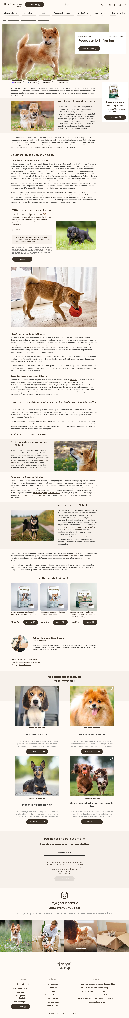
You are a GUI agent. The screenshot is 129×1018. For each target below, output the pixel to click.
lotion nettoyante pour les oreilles (46, 493)
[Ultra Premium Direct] (13, 4)
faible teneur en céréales (72, 530)
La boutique (33, 5)
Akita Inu (73, 380)
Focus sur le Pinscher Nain (37, 804)
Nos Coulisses (100, 13)
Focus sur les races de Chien (28, 20)
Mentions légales (20, 1002)
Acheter (29, 622)
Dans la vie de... (118, 13)
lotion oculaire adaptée (35, 495)
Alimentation (9, 13)
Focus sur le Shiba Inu (43, 20)
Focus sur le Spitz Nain (92, 734)
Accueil (4, 20)
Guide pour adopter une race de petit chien (92, 805)
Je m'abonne (113, 117)
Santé (42, 13)
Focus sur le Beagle (37, 734)
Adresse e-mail (64, 852)
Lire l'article (33, 752)
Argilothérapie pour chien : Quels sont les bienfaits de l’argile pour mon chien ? (97, 998)
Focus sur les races (62, 13)
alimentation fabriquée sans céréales (81, 527)
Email (17, 230)
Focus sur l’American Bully (97, 995)
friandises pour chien (71, 556)
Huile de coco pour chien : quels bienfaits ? (97, 991)
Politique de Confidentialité (20, 253)
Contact (20, 992)
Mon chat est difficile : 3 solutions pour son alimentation (97, 988)
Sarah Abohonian (25, 665)
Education (27, 13)
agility (28, 347)
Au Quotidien (83, 13)
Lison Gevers (33, 659)
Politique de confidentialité (20, 997)
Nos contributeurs (20, 988)
